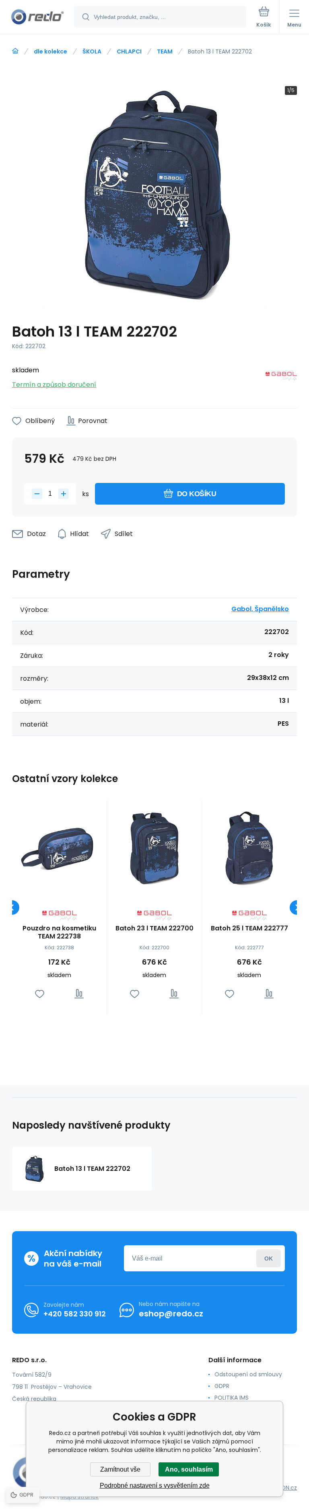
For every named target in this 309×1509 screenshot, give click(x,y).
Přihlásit (268, 1258)
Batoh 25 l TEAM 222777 (249, 928)
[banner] (37, 17)
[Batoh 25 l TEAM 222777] (249, 847)
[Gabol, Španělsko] (281, 378)
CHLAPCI (129, 51)
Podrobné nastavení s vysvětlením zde (155, 1485)
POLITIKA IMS (231, 1398)
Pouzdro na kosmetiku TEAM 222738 (59, 932)
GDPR (221, 1386)
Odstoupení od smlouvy (248, 1374)
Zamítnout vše (120, 1469)
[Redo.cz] (15, 51)
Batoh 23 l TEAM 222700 (154, 928)
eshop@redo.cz (171, 1313)
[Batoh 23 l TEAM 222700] (154, 847)
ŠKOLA (91, 51)
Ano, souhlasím (189, 1469)
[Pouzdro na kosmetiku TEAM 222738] (59, 847)
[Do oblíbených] (39, 993)
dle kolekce (50, 51)
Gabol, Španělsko (260, 609)
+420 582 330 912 (74, 1314)
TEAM (165, 51)
